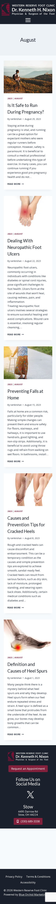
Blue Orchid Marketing (33, 894)
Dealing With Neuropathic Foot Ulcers (24, 247)
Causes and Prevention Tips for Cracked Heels (26, 524)
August (18, 98)
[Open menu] (28, 20)
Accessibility (28, 882)
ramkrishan (16, 118)
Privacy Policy (14, 876)
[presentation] (28, 77)
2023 (9, 98)
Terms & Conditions (38, 876)
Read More (15, 183)
